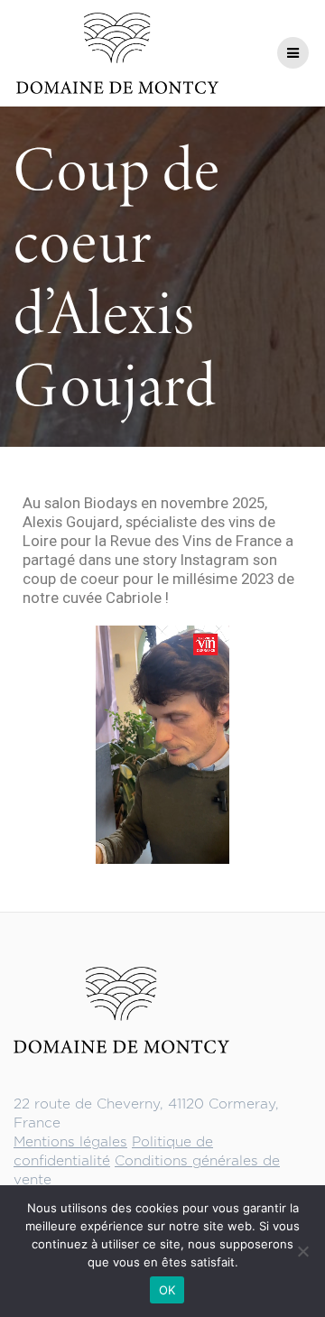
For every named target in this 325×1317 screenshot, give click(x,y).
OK (167, 1290)
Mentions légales (70, 1142)
